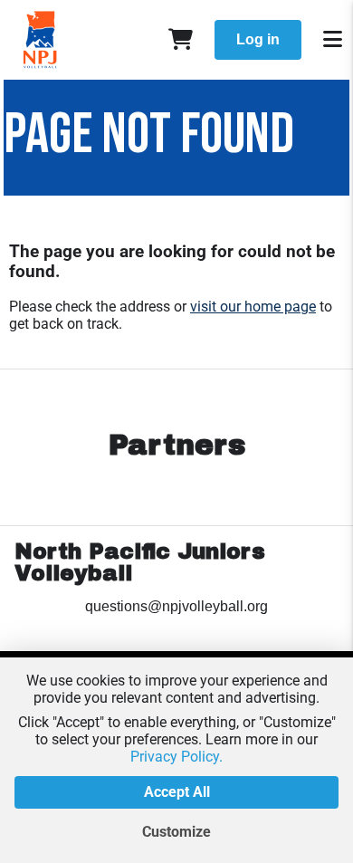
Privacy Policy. (176, 756)
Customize (176, 831)
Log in (258, 39)
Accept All (177, 792)
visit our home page (253, 306)
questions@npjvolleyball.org (176, 606)
